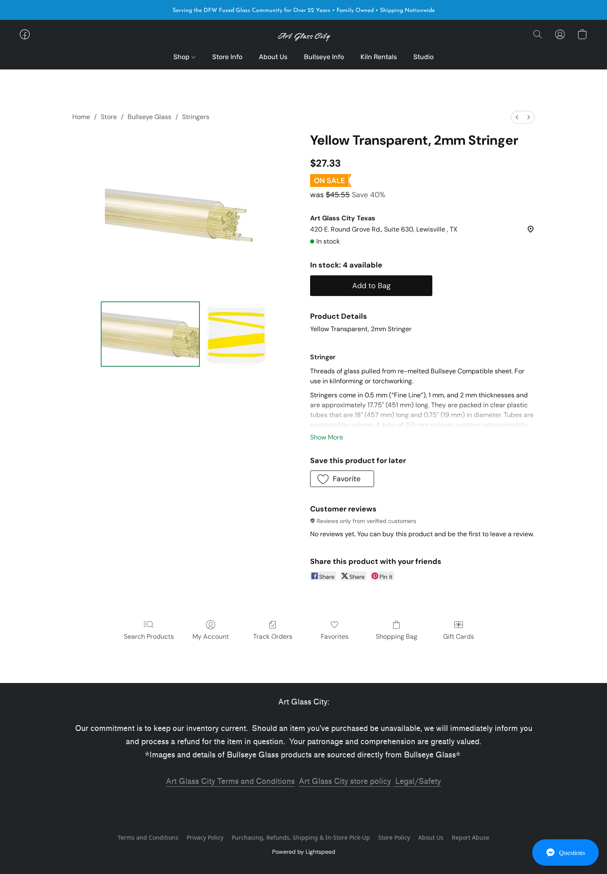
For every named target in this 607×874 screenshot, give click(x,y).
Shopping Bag (396, 636)
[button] (565, 852)
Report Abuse (470, 837)
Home (81, 116)
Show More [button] (326, 437)
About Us (273, 57)
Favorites (335, 636)
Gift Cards (458, 636)
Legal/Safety (417, 781)
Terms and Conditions (148, 837)
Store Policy (394, 837)
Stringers (195, 116)
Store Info (227, 57)
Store (109, 116)
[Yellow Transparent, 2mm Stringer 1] (235, 334)
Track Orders (272, 636)
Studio (423, 57)
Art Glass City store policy (345, 781)
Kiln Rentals (378, 57)
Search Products (149, 636)
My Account (210, 636)
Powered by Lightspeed (303, 851)
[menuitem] (517, 117)
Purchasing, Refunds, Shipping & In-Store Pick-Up (301, 837)
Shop (182, 57)
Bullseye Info (324, 57)
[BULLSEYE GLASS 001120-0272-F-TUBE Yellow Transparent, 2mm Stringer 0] (150, 334)
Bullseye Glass (149, 116)
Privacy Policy (205, 837)
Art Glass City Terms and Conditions (230, 781)
